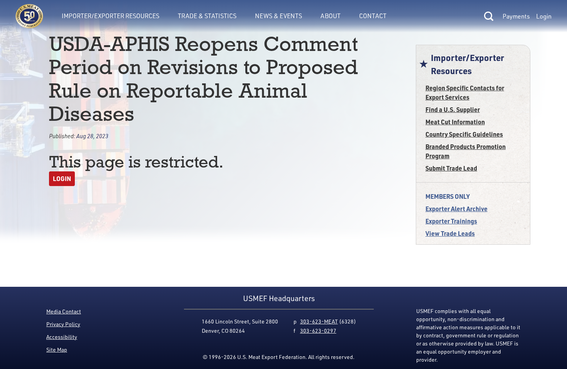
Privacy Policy (63, 324)
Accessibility (61, 336)
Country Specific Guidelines (464, 134)
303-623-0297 (318, 330)
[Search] (488, 16)
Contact (372, 16)
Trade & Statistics (207, 16)
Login (544, 16)
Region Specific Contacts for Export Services (464, 92)
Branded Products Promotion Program (465, 151)
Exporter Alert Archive (456, 209)
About (331, 16)
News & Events (278, 16)
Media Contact (63, 311)
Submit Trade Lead (451, 168)
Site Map (56, 349)
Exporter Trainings (451, 221)
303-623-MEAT (319, 321)
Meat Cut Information (455, 122)
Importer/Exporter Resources (110, 16)
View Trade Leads (450, 233)
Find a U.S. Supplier (452, 109)
